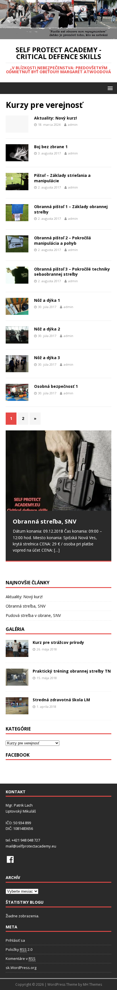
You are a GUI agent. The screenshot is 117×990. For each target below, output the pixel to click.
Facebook (18, 755)
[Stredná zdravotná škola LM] (17, 711)
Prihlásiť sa (15, 940)
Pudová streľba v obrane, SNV (33, 615)
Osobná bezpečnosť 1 (56, 386)
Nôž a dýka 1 (47, 300)
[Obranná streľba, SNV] (58, 470)
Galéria (15, 629)
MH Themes (92, 984)
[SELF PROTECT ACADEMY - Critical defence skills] (58, 36)
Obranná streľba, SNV (25, 606)
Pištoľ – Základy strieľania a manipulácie (62, 178)
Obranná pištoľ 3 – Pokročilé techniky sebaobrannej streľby (72, 271)
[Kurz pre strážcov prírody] (17, 653)
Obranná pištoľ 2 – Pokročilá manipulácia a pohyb (62, 240)
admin (73, 124)
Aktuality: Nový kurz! (55, 118)
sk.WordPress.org (21, 967)
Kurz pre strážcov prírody (58, 642)
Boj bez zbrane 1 (51, 146)
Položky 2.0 (19, 949)
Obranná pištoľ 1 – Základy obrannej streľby (71, 209)
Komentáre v (20, 958)
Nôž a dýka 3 (47, 357)
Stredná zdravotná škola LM (61, 699)
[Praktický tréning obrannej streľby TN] (17, 682)
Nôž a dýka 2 (47, 329)
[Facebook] (10, 859)
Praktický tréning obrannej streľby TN (72, 671)
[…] (57, 550)
